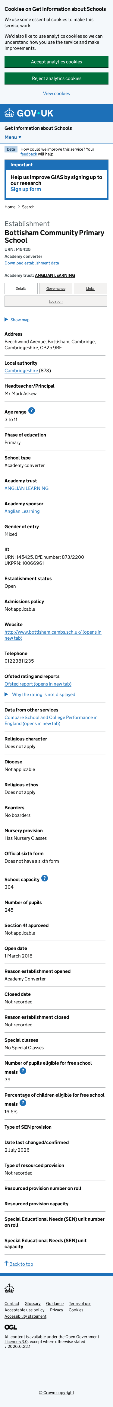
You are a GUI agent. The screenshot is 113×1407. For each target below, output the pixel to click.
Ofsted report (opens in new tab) (38, 684)
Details (21, 288)
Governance (55, 288)
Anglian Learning (22, 511)
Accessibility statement (25, 1316)
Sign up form (26, 189)
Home (10, 206)
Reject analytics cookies (56, 78)
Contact (12, 1303)
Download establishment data (32, 263)
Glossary (33, 1303)
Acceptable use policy (25, 1310)
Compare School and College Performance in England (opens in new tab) (51, 720)
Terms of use (80, 1303)
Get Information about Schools (38, 128)
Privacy (56, 1310)
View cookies (56, 93)
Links (90, 288)
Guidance (55, 1303)
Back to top (20, 1264)
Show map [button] (20, 319)
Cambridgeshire (22, 370)
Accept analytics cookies (56, 62)
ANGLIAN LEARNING (55, 275)
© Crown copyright (56, 1392)
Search (28, 206)
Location (56, 301)
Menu (11, 137)
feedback (29, 154)
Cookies (76, 1310)
